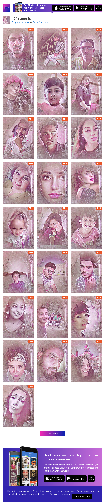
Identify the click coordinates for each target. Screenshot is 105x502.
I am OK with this (82, 496)
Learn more (65, 494)
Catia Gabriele (40, 22)
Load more (52, 433)
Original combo (20, 22)
